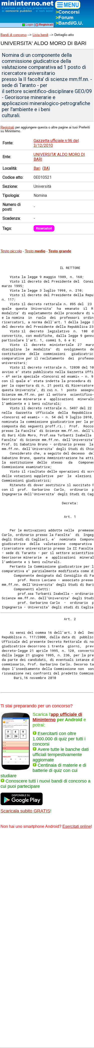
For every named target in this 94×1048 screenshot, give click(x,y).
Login (29, 24)
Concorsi (67, 12)
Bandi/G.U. (69, 23)
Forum (64, 17)
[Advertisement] (47, 883)
